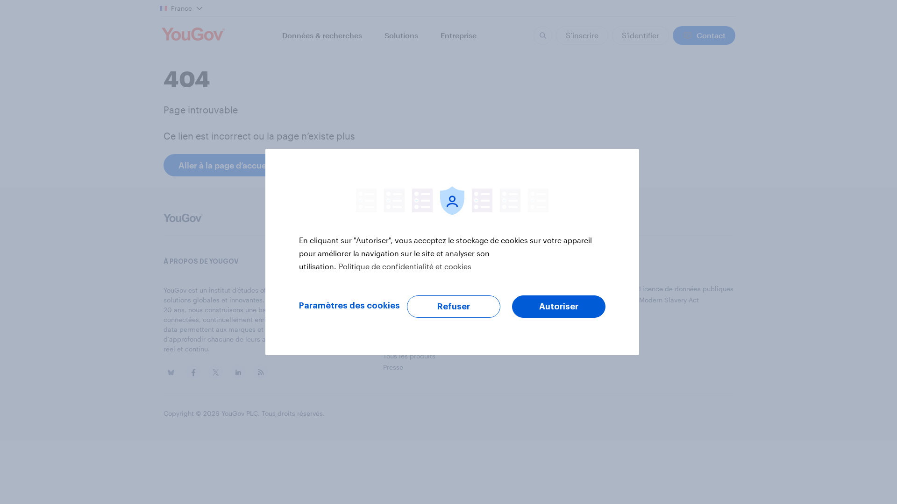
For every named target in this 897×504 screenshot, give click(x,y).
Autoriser (558, 306)
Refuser (453, 306)
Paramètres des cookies (349, 305)
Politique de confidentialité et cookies (405, 266)
